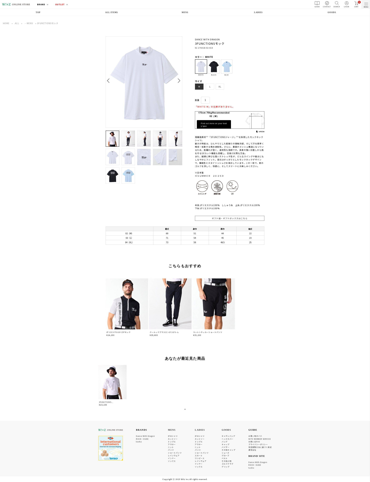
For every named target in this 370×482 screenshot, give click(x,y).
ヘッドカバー (227, 439)
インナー (172, 458)
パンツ (171, 450)
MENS (185, 12)
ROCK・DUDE (142, 439)
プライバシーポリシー (258, 444)
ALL (17, 23)
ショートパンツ (175, 452)
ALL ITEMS (111, 12)
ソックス (172, 461)
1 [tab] (185, 409)
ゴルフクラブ (227, 463)
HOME (6, 23)
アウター (172, 444)
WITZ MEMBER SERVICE (259, 439)
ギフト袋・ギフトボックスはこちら (229, 218)
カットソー (173, 439)
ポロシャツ (173, 436)
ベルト (224, 458)
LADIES (258, 12)
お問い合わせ (254, 441)
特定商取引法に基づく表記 (260, 447)
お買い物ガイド (255, 436)
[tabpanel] (112, 386)
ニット (171, 447)
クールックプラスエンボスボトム (164, 332)
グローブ (225, 455)
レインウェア (174, 455)
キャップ (226, 444)
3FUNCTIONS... (106, 402)
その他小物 (226, 461)
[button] (109, 79)
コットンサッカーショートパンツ (207, 332)
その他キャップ (228, 450)
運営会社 (252, 450)
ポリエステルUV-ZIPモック (118, 332)
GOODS (332, 12)
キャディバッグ (228, 436)
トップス (172, 441)
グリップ (226, 466)
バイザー (226, 447)
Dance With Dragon (145, 436)
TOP (38, 12)
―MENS (28, 23)
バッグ (224, 441)
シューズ (225, 452)
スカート (199, 455)
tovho (139, 441)
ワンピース (199, 458)
